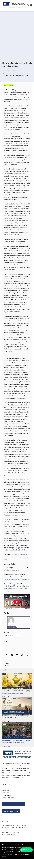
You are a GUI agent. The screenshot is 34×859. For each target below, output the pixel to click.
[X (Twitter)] (11, 655)
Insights (14, 70)
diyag (9, 625)
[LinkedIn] (17, 655)
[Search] (28, 5)
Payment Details (6, 795)
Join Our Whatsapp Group (11, 811)
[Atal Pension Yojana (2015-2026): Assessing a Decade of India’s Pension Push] (17, 706)
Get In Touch (5, 793)
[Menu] (31, 5)
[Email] (16, 627)
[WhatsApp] (22, 655)
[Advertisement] (17, 38)
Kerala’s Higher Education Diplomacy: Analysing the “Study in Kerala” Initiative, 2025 (16, 741)
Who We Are (5, 790)
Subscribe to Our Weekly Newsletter (13, 804)
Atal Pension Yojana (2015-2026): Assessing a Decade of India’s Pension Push (15, 717)
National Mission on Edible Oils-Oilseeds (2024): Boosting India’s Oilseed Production (16, 692)
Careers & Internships (8, 797)
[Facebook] (6, 655)
